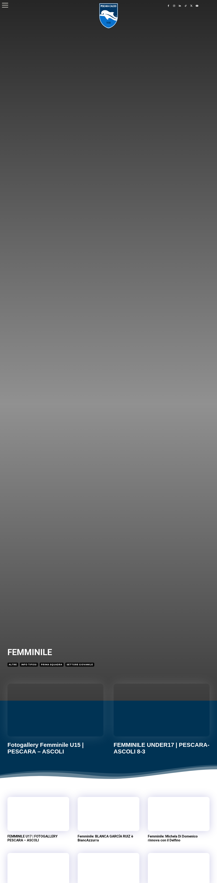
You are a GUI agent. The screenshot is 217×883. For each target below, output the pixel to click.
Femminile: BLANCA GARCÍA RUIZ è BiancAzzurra (105, 838)
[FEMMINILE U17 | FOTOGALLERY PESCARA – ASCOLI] (38, 814)
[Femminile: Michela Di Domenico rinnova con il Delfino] (179, 814)
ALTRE (13, 664)
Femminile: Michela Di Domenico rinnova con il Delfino (173, 838)
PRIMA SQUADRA (51, 664)
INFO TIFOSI (29, 664)
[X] (191, 6)
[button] (5, 5)
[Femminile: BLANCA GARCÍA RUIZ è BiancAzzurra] (108, 814)
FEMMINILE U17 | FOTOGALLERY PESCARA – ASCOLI (32, 838)
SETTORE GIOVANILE (80, 664)
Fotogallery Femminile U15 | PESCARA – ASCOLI (45, 748)
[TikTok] (186, 6)
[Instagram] (174, 6)
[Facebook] (168, 6)
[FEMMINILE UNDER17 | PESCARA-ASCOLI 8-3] (162, 710)
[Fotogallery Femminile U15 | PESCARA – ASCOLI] (55, 710)
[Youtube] (197, 6)
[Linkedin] (180, 6)
